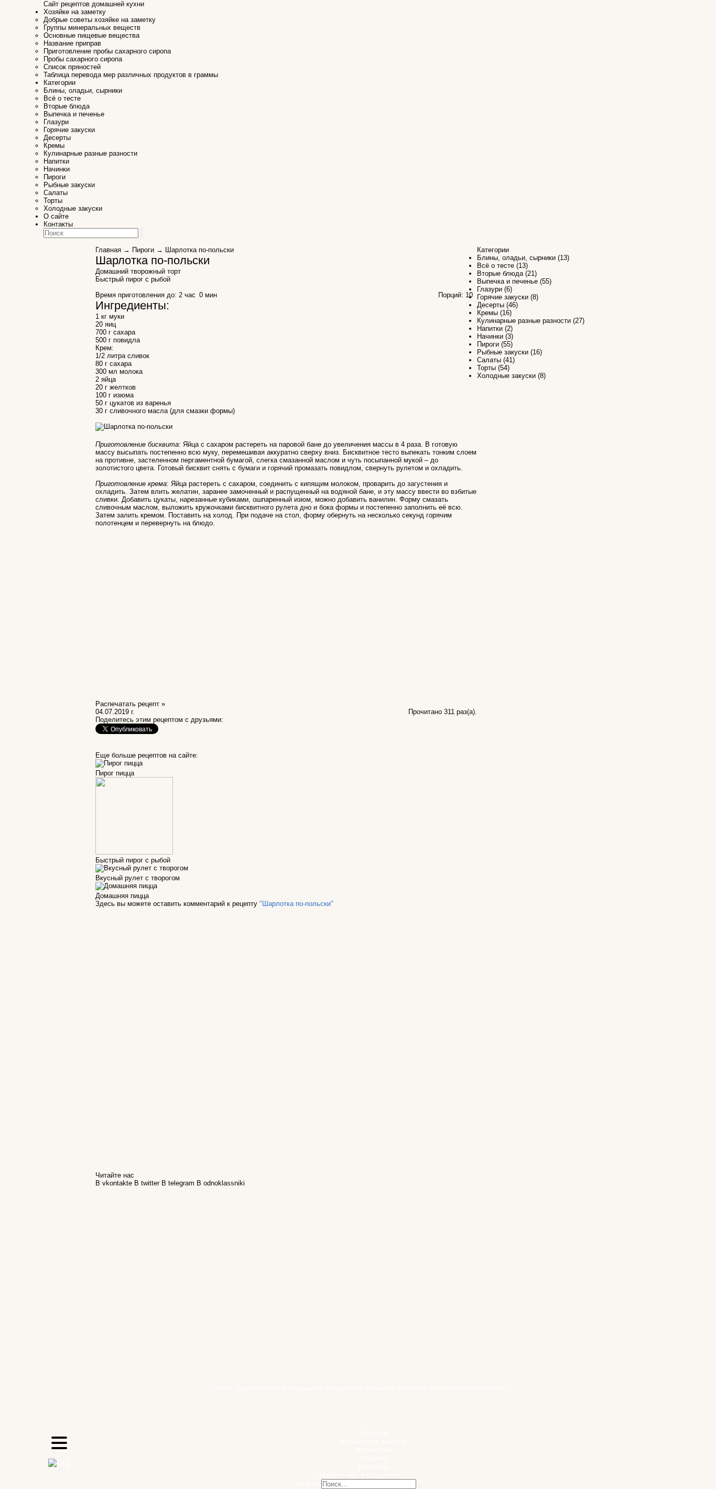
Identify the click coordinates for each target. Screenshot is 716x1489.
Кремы (54, 145)
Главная (108, 250)
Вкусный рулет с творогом (137, 878)
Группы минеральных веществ (92, 27)
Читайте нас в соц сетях (358, 1475)
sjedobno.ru (489, 1388)
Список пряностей (72, 67)
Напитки (56, 161)
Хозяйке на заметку (75, 12)
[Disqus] (286, 1039)
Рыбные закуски (69, 185)
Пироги (55, 177)
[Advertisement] (549, 39)
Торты (53, 200)
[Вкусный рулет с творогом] (141, 870)
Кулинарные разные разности (90, 153)
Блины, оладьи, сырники (83, 90)
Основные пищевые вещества (91, 35)
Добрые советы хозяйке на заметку (100, 20)
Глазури (56, 122)
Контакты (58, 224)
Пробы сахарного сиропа (83, 59)
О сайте (56, 216)
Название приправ (72, 43)
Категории (59, 83)
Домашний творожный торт (138, 271)
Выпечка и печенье (74, 114)
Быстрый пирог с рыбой (132, 279)
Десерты (57, 138)
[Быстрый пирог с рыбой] (134, 852)
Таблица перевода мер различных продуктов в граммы (131, 75)
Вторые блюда (67, 106)
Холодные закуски (73, 208)
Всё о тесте (62, 98)
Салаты (56, 193)
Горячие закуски (69, 130)
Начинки (57, 169)
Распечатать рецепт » (130, 704)
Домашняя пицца (122, 896)
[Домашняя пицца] (126, 888)
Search (307, 1484)
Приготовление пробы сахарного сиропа (107, 51)
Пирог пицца (114, 773)
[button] (59, 1444)
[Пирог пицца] (119, 765)
